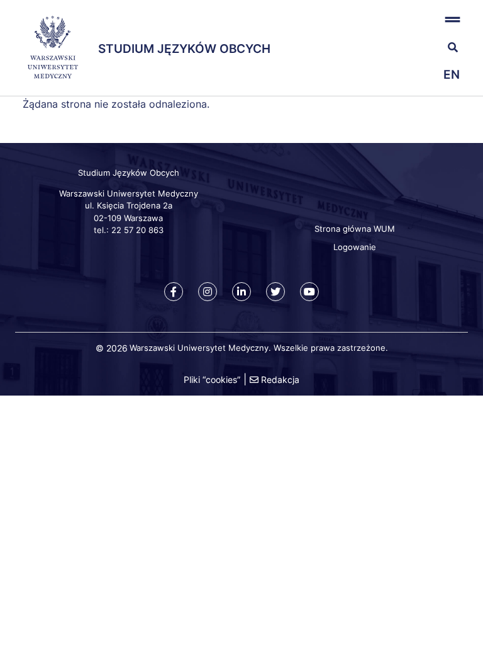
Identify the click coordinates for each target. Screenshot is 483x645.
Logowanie (354, 247)
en (451, 74)
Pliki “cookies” (212, 379)
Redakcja (280, 379)
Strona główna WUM (354, 229)
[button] (430, 19)
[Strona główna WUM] (53, 48)
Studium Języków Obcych (184, 49)
